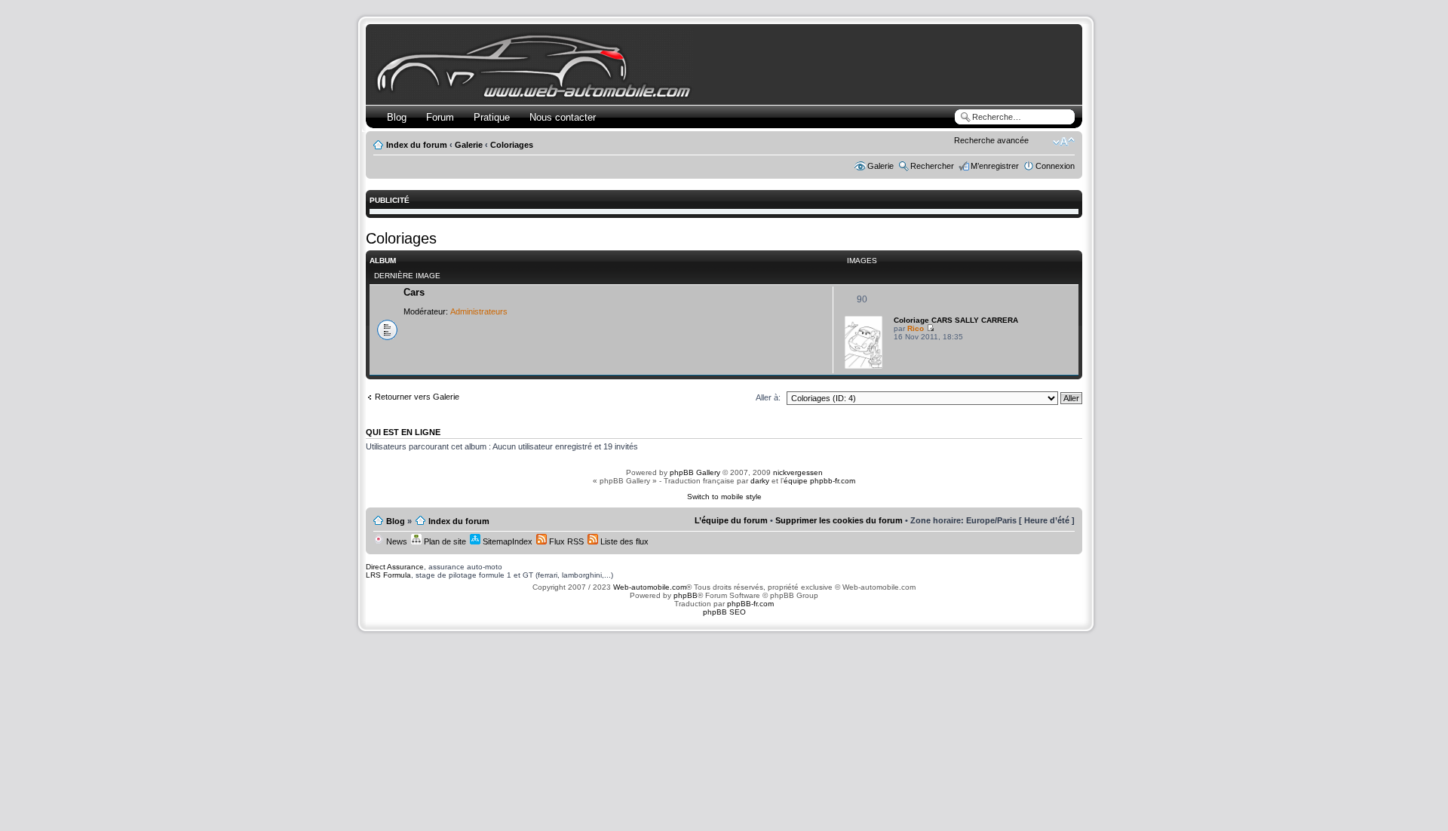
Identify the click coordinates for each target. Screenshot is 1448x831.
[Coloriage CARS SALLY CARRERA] (863, 366)
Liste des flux (623, 541)
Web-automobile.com (648, 587)
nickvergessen (798, 472)
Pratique (492, 117)
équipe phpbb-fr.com (819, 481)
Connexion (1055, 165)
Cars (414, 292)
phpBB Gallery (695, 472)
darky (759, 481)
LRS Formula (388, 575)
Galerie (469, 144)
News (395, 541)
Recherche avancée (991, 140)
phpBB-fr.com (750, 603)
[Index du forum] (537, 95)
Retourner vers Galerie (417, 396)
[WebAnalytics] (724, 649)
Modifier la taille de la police (1064, 142)
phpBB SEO (724, 612)
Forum (440, 117)
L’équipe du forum (731, 520)
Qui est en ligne (403, 432)
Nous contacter (562, 117)
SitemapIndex (506, 541)
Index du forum (416, 144)
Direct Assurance (395, 567)
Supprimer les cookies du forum (839, 520)
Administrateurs (479, 311)
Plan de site (444, 541)
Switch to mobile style (724, 496)
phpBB (685, 595)
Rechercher (932, 165)
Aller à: (768, 397)
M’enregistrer (995, 165)
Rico (915, 328)
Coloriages (511, 144)
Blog (396, 117)
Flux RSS (565, 541)
